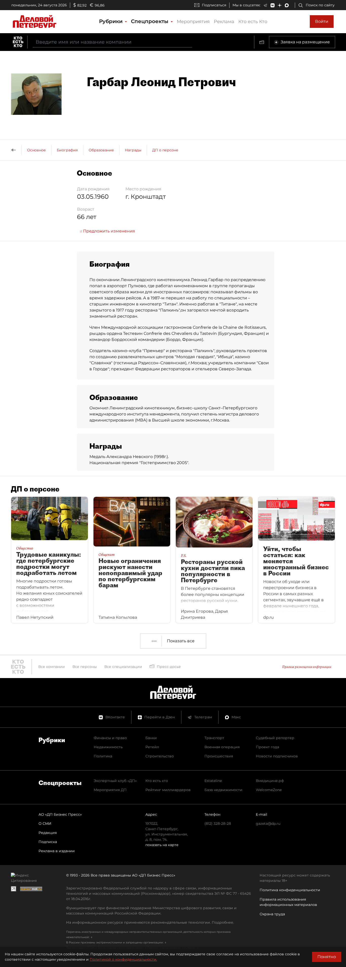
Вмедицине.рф (270, 780)
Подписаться (214, 5)
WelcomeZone (269, 790)
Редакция (48, 832)
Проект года (267, 747)
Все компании (51, 666)
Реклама (224, 21)
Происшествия (218, 756)
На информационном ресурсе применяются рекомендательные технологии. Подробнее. (150, 922)
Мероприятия (193, 21)
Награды (133, 150)
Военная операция (222, 747)
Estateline (213, 780)
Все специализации (123, 666)
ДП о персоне (165, 150)
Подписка (48, 842)
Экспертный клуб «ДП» (115, 780)
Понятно (326, 956)
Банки (151, 738)
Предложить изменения (108, 231)
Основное (36, 150)
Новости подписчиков (277, 756)
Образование (101, 150)
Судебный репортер (275, 738)
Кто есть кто (156, 780)
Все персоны (84, 666)
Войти (321, 21)
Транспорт (214, 738)
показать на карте (162, 845)
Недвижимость (108, 747)
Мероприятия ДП (110, 790)
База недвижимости (223, 790)
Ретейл (152, 747)
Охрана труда (272, 914)
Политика (103, 756)
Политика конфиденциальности (290, 890)
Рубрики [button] (111, 21)
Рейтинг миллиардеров (168, 790)
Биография (67, 150)
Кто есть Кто (252, 21)
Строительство (159, 756)
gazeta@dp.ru (268, 823)
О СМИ (45, 823)
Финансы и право (110, 738)
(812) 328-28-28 (217, 823)
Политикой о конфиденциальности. (123, 959)
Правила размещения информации (306, 666)
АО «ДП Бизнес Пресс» (60, 814)
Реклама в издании (57, 851)
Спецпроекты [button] (150, 21)
